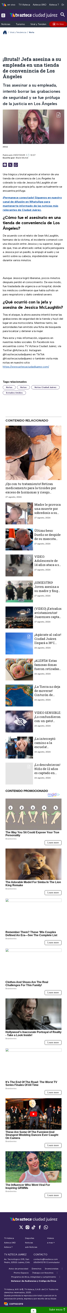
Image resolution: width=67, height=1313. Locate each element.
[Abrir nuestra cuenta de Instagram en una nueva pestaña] (27, 1227)
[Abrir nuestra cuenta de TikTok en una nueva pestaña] (33, 1227)
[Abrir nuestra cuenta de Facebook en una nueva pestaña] (40, 1227)
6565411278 (40, 1262)
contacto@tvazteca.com (46, 1259)
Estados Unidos (14, 393)
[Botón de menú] (3, 15)
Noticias (5, 24)
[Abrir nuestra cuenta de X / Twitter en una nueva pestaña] (21, 1227)
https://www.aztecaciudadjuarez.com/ (26, 366)
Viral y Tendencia (39, 24)
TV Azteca (24, 4)
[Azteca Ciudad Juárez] (33, 15)
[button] (33, 1311)
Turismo (20, 24)
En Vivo (60, 24)
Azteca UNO (39, 4)
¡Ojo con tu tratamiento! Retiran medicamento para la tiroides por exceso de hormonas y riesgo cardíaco (30, 490)
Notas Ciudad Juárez (45, 387)
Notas (9, 387)
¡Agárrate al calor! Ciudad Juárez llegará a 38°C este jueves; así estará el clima (47, 643)
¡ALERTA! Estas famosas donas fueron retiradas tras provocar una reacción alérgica (47, 669)
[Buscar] (63, 15)
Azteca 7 (54, 4)
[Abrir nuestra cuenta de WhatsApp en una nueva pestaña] (46, 1227)
